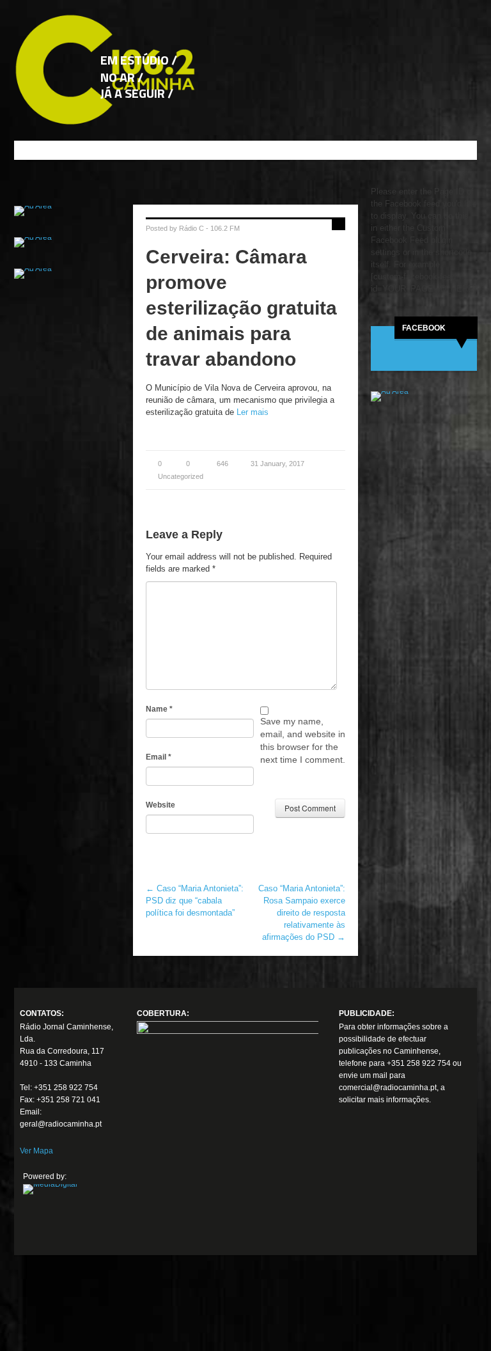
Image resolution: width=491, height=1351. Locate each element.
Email (158, 757)
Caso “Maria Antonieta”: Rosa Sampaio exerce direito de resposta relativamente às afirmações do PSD (301, 913)
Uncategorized (180, 476)
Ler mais (253, 412)
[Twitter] (354, 1189)
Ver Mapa (36, 1150)
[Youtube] (354, 1213)
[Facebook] (354, 1165)
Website (160, 804)
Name (159, 709)
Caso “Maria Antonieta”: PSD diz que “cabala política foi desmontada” (195, 901)
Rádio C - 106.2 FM (209, 228)
